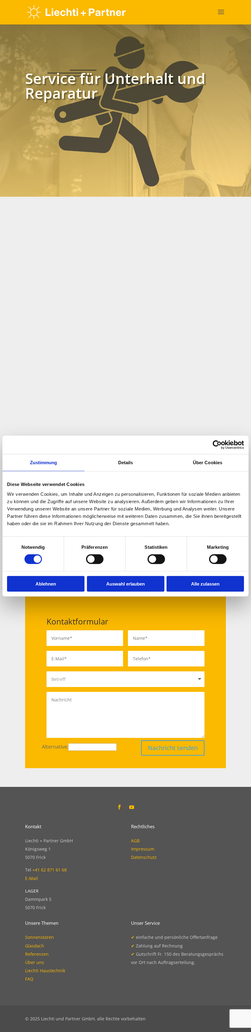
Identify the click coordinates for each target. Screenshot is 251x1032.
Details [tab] (125, 462)
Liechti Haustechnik (45, 970)
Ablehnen (46, 583)
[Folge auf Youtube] (132, 807)
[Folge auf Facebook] (119, 807)
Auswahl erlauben (125, 583)
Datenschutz (144, 857)
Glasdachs (133, 296)
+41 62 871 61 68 (49, 870)
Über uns (34, 962)
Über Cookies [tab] (207, 462)
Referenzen (37, 954)
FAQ (29, 979)
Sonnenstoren (78, 296)
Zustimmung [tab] (43, 462)
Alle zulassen (205, 583)
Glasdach (34, 946)
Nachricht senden (173, 748)
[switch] (94, 559)
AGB (135, 841)
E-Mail (31, 878)
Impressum (142, 849)
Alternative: (55, 746)
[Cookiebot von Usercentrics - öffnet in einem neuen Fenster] (217, 445)
